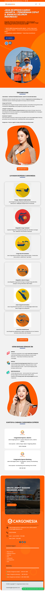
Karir (8, 561)
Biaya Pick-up (10, 551)
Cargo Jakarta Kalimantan (22, 200)
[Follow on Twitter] (22, 542)
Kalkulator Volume (11, 553)
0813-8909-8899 (25, 577)
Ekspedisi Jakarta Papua (22, 280)
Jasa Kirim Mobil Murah (22, 329)
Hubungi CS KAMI (12, 504)
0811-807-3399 (24, 571)
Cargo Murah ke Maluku (22, 253)
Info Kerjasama (10, 559)
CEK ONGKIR (9, 38)
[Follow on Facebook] (20, 542)
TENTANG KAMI (22, 169)
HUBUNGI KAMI (23, 339)
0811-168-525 (25, 574)
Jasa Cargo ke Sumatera (22, 305)
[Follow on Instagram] (25, 542)
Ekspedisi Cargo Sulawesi (22, 228)
